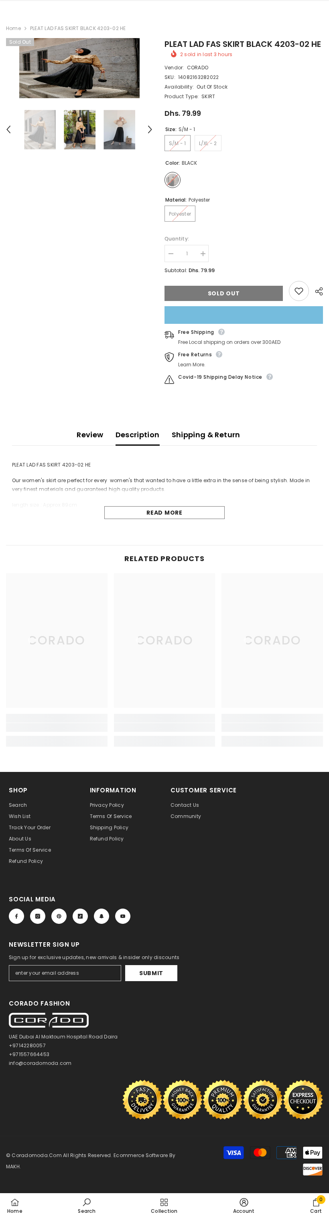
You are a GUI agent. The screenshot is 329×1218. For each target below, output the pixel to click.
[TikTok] (80, 916)
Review (90, 435)
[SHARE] (316, 291)
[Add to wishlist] (299, 291)
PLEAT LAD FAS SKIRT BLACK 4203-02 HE (242, 44)
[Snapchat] (101, 916)
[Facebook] (16, 916)
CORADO (197, 67)
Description (138, 435)
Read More (164, 513)
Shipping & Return (206, 435)
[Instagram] (37, 916)
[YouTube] (122, 916)
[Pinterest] (59, 916)
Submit (151, 973)
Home (13, 28)
